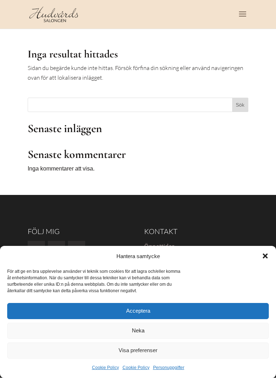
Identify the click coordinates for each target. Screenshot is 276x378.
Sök (240, 105)
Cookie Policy (105, 367)
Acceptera (138, 311)
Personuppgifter (168, 367)
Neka (138, 330)
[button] (265, 256)
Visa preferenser (138, 350)
